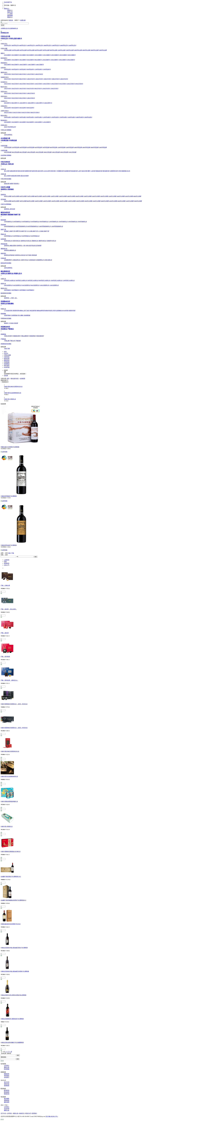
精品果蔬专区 (5, 271)
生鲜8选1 (3, 67)
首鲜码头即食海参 (9, 255)
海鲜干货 (17, 214)
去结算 (6, 375)
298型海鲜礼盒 (17, 221)
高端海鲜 (10, 214)
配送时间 (6, 1090)
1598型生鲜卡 (47, 69)
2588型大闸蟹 (80, 201)
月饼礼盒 (4, 164)
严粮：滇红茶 (5, 633)
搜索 (18, 1059)
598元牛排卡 (15, 79)
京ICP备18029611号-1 (52, 1116)
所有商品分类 (5, 32)
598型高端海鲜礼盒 (9, 226)
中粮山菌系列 (24, 336)
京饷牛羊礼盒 (24, 260)
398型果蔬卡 (7, 290)
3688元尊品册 (64, 152)
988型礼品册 (53, 50)
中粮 (5, 348)
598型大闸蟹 (15, 196)
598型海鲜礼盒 (35, 221)
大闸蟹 (3, 28)
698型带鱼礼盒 (35, 236)
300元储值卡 (15, 55)
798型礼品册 (45, 50)
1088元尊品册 (31, 152)
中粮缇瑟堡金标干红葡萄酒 (9, 545)
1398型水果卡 (55, 117)
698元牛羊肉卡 (26, 112)
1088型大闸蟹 (46, 196)
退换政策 (6, 1100)
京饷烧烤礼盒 (40, 260)
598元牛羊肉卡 (17, 112)
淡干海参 (28, 255)
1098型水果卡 (38, 117)
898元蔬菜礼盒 (35, 285)
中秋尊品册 (13, 140)
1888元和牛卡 (31, 103)
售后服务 (6, 1098)
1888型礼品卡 (47, 45)
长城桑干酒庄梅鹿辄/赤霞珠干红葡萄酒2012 (13, 900)
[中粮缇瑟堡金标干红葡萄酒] (21, 544)
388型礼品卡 (15, 45)
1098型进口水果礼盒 (56, 280)
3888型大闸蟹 (105, 201)
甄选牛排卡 (4, 86)
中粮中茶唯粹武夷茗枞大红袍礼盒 (11, 851)
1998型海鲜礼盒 (72, 221)
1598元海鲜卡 (54, 59)
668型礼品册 (38, 50)
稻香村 (12, 183)
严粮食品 (10, 329)
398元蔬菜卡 (15, 122)
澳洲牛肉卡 (4, 72)
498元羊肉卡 (15, 83)
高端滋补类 (4, 244)
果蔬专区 (6, 360)
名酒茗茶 (22, 378)
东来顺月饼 (67, 171)
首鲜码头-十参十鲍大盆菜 (24, 245)
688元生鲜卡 (30, 107)
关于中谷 (3, 1113)
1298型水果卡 (47, 117)
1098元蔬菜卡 (38, 122)
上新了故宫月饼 (82, 171)
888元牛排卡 (22, 79)
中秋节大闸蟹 (5, 187)
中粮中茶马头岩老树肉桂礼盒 (12, 393)
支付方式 (6, 1082)
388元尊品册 (15, 152)
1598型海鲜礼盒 (63, 221)
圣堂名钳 (12, 209)
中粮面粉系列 (16, 336)
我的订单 (10, 12)
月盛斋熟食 (14, 315)
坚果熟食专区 (5, 301)
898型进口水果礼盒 (44, 280)
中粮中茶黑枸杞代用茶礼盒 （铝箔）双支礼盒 (14, 704)
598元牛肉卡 (15, 74)
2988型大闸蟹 (104, 196)
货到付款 (6, 1083)
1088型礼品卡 (31, 45)
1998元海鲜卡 (63, 59)
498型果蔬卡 (15, 290)
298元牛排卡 (15, 88)
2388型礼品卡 (56, 45)
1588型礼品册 (70, 50)
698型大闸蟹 (22, 196)
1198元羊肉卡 (38, 83)
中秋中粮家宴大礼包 (124, 171)
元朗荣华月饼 (114, 171)
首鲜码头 (9, 134)
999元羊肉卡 (62, 83)
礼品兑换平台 (8, 2)
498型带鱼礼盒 (26, 236)
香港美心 (16, 183)
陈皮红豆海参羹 (36, 245)
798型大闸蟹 (30, 196)
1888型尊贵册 (78, 147)
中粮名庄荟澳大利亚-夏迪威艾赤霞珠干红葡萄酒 (15, 971)
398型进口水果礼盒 (21, 280)
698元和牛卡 (7, 103)
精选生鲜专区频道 (6, 263)
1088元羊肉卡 (31, 98)
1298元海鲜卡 (46, 59)
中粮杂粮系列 (40, 336)
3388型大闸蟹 (96, 201)
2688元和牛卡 (40, 103)
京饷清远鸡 (32, 260)
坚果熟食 (6, 362)
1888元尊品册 (47, 152)
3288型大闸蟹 (112, 196)
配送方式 (28, 1113)
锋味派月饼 (99, 171)
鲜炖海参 (34, 255)
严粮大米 (12, 340)
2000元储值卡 (55, 55)
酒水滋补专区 (15, 378)
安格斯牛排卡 (5, 77)
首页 (5, 351)
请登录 (11, 20)
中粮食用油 (32, 336)
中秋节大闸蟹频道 (6, 204)
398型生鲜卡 (7, 69)
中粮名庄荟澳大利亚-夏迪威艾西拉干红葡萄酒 (14, 947)
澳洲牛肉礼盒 (42, 240)
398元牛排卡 (7, 79)
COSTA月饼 (46, 171)
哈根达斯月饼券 (15, 175)
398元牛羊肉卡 (8, 112)
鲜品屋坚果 (33, 310)
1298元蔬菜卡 (47, 122)
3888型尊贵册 (94, 147)
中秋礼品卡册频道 (6, 130)
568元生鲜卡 (22, 107)
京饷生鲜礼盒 (16, 260)
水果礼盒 (4, 273)
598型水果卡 (22, 117)
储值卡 (19, 38)
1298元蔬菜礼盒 (54, 285)
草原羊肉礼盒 (16, 240)
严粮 (8, 348)
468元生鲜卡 (15, 107)
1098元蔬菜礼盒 (44, 285)
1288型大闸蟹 (54, 196)
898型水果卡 (30, 117)
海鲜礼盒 (15, 28)
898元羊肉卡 (30, 83)
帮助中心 (6, 8)
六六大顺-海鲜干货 (32, 231)
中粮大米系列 (8, 336)
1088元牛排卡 (31, 79)
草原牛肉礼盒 (8, 240)
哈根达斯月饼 (14, 171)
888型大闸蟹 (38, 196)
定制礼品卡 (4, 125)
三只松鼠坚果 (8, 310)
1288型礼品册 (61, 50)
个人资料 (10, 13)
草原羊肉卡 (4, 96)
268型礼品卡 (7, 45)
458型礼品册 (30, 50)
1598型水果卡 (63, 117)
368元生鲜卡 (7, 107)
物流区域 (6, 1093)
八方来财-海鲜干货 (43, 231)
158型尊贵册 (7, 147)
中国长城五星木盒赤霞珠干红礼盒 (11, 924)
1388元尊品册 (39, 152)
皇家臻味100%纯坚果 (62, 310)
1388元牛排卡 (39, 79)
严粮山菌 (6, 340)
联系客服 (6, 1069)
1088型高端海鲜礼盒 (45, 226)
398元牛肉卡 (7, 74)
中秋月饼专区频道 (6, 178)
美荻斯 (16, 323)
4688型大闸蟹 (121, 201)
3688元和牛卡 (48, 103)
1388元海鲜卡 (31, 64)
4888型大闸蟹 (137, 196)
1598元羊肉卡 (47, 83)
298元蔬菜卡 (7, 122)
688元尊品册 (22, 152)
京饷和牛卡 (4, 101)
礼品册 (11, 28)
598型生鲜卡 (22, 69)
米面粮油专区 (5, 327)
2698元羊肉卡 (71, 83)
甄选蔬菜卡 (4, 120)
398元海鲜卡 (22, 59)
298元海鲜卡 (15, 59)
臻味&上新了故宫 (24, 310)
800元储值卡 (30, 55)
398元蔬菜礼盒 (17, 285)
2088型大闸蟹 (79, 196)
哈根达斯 (6, 183)
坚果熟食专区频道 (6, 318)
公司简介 (6, 1065)
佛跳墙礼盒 (4, 248)
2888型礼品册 (86, 50)
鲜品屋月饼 (74, 171)
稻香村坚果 (72, 310)
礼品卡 (7, 28)
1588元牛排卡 (47, 79)
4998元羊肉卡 (79, 83)
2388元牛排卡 (64, 79)
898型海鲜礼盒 (44, 221)
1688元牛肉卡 (39, 74)
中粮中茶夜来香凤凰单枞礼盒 (9, 801)
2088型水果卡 (88, 117)
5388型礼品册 (103, 50)
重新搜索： (4, 1057)
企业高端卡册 (5, 138)
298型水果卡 (7, 117)
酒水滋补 (6, 365)
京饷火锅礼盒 (48, 260)
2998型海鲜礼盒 (82, 221)
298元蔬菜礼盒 (8, 285)
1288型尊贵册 (61, 147)
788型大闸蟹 (22, 201)
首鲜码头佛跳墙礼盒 (10, 250)
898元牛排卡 (38, 88)
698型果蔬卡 (30, 290)
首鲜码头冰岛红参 (20, 255)
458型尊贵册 (30, 147)
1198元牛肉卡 (31, 74)
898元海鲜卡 (38, 59)
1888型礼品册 (78, 50)
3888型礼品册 (94, 50)
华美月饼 (52, 171)
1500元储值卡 (47, 55)
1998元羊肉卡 (55, 83)
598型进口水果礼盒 (32, 280)
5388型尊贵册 (103, 147)
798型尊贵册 (45, 147)
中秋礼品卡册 (5, 36)
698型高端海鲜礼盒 (21, 226)
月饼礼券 (10, 164)
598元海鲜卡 (30, 59)
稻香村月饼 (28, 171)
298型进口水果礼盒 (9, 280)
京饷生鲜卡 (4, 106)
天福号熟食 (7, 315)
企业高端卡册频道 (6, 155)
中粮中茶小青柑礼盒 (10, 399)
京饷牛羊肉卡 (5, 110)
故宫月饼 (40, 171)
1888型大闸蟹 (71, 196)
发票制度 (6, 1085)
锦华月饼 (34, 171)
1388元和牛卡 (23, 103)
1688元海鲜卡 (40, 64)
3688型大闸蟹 (121, 196)
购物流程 (6, 1073)
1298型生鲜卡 (38, 69)
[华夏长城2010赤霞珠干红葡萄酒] (21, 445)
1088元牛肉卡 (31, 93)
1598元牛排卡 (54, 88)
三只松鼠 (11, 323)
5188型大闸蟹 (129, 201)
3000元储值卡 (63, 55)
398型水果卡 (15, 117)
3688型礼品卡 (64, 45)
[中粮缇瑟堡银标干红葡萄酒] (21, 495)
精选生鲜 (6, 358)
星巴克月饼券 (24, 175)
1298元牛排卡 (46, 88)
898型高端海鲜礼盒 (32, 226)
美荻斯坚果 (15, 310)
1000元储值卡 (38, 55)
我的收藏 (10, 15)
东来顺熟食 (27, 315)
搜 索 (2, 25)
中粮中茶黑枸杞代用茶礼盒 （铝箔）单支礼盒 (14, 727)
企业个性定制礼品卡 (10, 127)
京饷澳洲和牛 (8, 260)
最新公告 (6, 1067)
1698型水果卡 (72, 117)
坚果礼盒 (4, 303)
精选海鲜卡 (4, 58)
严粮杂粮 (18, 340)
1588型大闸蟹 (63, 196)
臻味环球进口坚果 (50, 310)
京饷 (5, 134)
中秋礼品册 (13, 38)
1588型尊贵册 (70, 147)
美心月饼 (6, 171)
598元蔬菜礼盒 (26, 285)
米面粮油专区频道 (6, 343)
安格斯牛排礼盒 (51, 240)
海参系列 (3, 253)
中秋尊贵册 (5, 140)
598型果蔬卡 (22, 290)
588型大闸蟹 (7, 201)
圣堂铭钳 (10, 189)
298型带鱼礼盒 (8, 236)
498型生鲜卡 (15, 69)
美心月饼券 (7, 175)
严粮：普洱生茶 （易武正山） (9, 680)
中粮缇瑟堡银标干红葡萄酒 (9, 496)
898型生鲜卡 (30, 69)
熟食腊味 (10, 303)
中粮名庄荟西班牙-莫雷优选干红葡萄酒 (12, 1018)
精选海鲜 (4, 214)
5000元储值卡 (72, 55)
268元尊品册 (7, 152)
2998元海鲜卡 (71, 59)
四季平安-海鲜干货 (20, 231)
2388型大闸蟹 (87, 196)
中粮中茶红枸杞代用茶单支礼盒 (13, 386)
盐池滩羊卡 (4, 82)
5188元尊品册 (72, 152)
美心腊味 (20, 315)
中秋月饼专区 (5, 162)
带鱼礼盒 (3, 234)
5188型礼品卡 (72, 45)
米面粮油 (4, 329)
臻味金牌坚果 (41, 310)
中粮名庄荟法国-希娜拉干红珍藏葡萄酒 (12, 1042)
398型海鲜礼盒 (26, 221)
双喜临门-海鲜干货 (9, 231)
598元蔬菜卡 (22, 122)
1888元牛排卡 (56, 79)
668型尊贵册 (38, 147)
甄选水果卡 (4, 115)
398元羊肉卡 (7, 83)
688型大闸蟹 (15, 201)
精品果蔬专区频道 (6, 293)
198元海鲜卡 (7, 59)
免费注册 (23, 20)
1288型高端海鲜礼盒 (57, 226)
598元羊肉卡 (22, 83)
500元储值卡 (22, 55)
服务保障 (6, 1102)
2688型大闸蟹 (96, 196)
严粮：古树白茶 (5, 585)
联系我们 (34, 1113)
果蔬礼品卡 (18, 273)
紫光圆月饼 (106, 171)
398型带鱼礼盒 (17, 236)
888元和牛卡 (15, 103)
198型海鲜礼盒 (8, 221)
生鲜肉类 (3, 239)
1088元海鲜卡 (23, 64)
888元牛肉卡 (22, 74)
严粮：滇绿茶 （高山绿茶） (9, 609)
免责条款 (6, 1075)
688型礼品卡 (22, 45)
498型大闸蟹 (7, 196)
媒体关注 (22, 1113)
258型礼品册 (15, 50)
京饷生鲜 (3, 258)
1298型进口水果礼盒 (69, 280)
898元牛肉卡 (22, 93)
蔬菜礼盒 (10, 273)
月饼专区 (6, 357)
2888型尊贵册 (86, 147)
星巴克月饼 (21, 171)
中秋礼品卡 (5, 38)
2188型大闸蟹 (72, 201)
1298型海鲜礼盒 (53, 221)
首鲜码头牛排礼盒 (26, 240)
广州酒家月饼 (60, 171)
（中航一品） (14, 298)
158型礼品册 (7, 50)
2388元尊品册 (56, 152)
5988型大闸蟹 (138, 201)
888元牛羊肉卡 (35, 112)
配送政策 (6, 1092)
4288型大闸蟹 (129, 196)
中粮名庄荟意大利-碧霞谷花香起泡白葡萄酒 (13, 995)
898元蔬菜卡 (30, 122)
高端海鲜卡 (4, 63)
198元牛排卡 (7, 88)
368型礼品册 (22, 50)
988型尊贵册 (53, 147)
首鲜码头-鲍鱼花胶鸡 (10, 245)
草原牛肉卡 (4, 91)
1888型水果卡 (80, 117)
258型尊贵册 (15, 147)
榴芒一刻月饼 (91, 171)
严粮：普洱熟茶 (5, 656)
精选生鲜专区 (5, 212)
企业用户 (6, 1077)
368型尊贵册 (22, 147)
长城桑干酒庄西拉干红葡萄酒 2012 (11, 876)
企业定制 (6, 367)
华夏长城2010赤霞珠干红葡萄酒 (10, 447)
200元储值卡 (7, 55)
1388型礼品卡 (39, 45)
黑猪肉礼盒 (34, 240)
